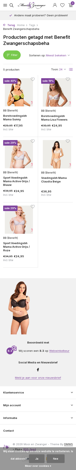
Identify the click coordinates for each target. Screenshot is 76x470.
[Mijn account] (55, 5)
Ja (36, 458)
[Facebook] (38, 370)
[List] (71, 69)
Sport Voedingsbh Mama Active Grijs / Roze (16, 246)
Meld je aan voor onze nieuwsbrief (38, 377)
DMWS (68, 444)
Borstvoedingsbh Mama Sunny (15, 117)
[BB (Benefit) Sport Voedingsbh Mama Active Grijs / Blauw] (19, 154)
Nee (55, 458)
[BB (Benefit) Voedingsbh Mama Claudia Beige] (57, 154)
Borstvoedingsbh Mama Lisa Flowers (54, 117)
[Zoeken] (10, 5)
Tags (32, 25)
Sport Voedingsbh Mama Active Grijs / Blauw (16, 181)
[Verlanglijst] (62, 5)
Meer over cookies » (38, 465)
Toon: (54, 69)
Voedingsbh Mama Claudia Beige (54, 179)
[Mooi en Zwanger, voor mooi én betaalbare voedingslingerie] (38, 5)
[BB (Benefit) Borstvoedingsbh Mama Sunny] (19, 92)
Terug (11, 25)
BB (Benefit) (10, 110)
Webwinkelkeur (59, 350)
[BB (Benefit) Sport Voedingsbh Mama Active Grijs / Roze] (19, 220)
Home (21, 25)
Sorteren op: (37, 55)
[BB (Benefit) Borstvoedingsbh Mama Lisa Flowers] (57, 92)
